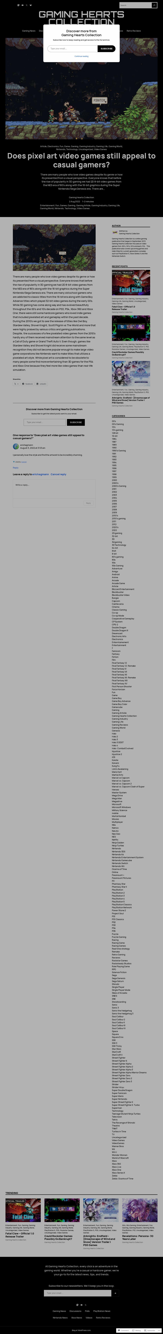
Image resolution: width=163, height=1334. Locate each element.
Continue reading (81, 56)
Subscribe (106, 48)
